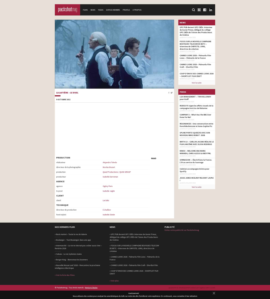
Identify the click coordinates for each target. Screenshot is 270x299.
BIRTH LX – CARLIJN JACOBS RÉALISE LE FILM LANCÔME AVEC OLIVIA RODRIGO (197, 142)
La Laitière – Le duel (67, 92)
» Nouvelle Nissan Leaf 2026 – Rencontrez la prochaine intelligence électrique (77, 266)
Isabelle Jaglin (109, 191)
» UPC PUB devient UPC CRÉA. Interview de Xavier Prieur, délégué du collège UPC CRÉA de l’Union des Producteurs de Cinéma (134, 237)
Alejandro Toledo (110, 162)
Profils (126, 10)
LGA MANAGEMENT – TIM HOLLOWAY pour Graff (195, 97)
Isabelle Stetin (109, 214)
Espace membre (113, 10)
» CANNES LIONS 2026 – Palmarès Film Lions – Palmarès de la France (134, 258)
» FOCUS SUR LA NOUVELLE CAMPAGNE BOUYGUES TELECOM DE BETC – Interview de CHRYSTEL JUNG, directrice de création (134, 248)
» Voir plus (114, 280)
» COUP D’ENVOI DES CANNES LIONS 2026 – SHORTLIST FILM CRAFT (134, 272)
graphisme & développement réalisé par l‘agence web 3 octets (192, 287)
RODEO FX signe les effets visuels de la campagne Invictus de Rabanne (196, 106)
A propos (137, 10)
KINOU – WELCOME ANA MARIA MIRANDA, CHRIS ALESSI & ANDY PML (195, 152)
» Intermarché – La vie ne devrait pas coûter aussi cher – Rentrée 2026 (78, 247)
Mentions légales (91, 287)
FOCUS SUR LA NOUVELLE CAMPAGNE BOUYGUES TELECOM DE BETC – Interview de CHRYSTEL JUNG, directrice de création (195, 45)
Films (85, 10)
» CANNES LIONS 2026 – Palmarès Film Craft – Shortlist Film (134, 265)
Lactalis (106, 200)
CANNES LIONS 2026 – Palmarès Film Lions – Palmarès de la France (195, 56)
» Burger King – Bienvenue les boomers (71, 259)
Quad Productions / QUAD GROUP (117, 172)
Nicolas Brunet (109, 167)
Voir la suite (197, 82)
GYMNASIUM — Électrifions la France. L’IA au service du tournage (196, 161)
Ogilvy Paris (108, 186)
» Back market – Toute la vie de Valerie (71, 234)
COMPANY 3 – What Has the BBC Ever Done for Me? (195, 115)
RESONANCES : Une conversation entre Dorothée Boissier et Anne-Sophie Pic (196, 124)
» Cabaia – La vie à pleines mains (68, 254)
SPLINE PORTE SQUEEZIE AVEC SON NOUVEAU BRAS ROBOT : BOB (195, 133)
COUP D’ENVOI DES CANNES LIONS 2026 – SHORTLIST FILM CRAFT (196, 74)
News (93, 10)
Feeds (100, 10)
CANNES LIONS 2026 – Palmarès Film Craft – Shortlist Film (195, 65)
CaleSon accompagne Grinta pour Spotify (194, 170)
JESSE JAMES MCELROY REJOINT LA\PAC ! (197, 179)
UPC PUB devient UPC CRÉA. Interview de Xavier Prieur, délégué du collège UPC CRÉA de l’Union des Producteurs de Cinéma (196, 31)
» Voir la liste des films (65, 275)
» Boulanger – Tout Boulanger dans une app (73, 240)
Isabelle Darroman (110, 176)
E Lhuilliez (107, 210)
